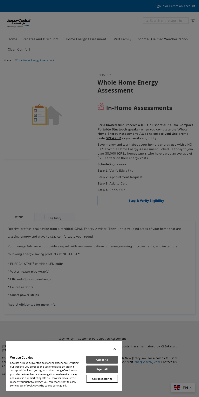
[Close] (114, 349)
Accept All (102, 359)
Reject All (102, 369)
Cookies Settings (102, 378)
